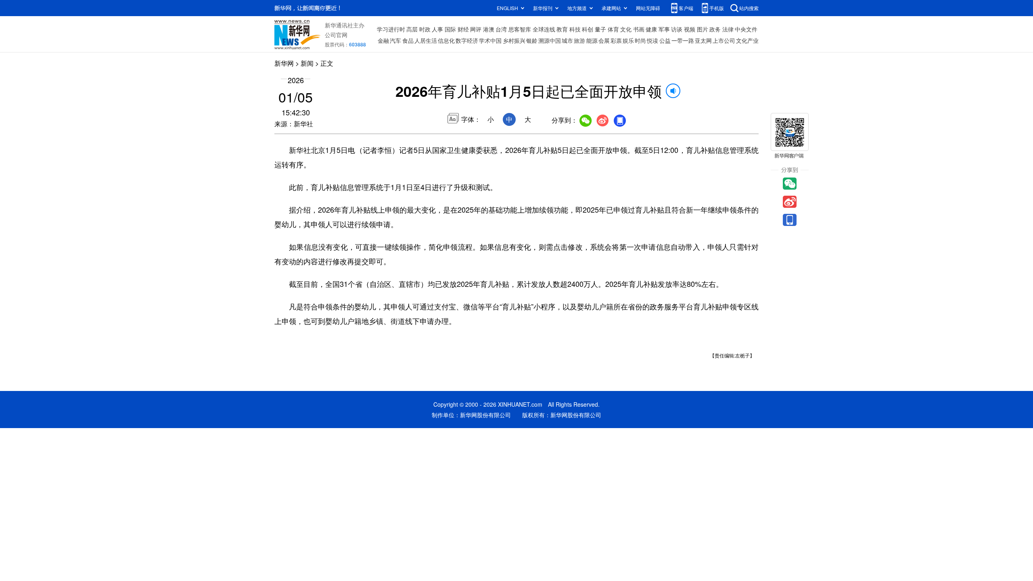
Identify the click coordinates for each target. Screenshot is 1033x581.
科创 (587, 29)
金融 (383, 40)
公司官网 (336, 35)
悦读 (652, 40)
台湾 (501, 29)
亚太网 (703, 40)
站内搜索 (749, 7)
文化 (626, 29)
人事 (437, 29)
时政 (425, 29)
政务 (715, 29)
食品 (408, 40)
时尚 (640, 40)
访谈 (676, 29)
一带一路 (682, 40)
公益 (665, 40)
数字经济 (467, 40)
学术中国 (490, 40)
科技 (575, 29)
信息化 (446, 40)
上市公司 (724, 40)
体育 (613, 29)
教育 (562, 29)
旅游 (579, 40)
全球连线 (544, 29)
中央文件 (746, 29)
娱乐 (628, 40)
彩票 (616, 40)
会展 (604, 40)
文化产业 (747, 40)
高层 (412, 29)
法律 (728, 29)
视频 (689, 29)
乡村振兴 (514, 40)
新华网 (284, 63)
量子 (600, 29)
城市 (567, 40)
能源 (592, 40)
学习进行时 (391, 29)
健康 (651, 29)
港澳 (488, 29)
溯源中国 (549, 40)
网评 (475, 29)
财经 (463, 29)
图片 (702, 29)
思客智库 (519, 29)
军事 (664, 29)
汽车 (395, 40)
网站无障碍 (648, 7)
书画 (638, 29)
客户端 (686, 7)
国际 (450, 29)
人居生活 (425, 40)
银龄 (531, 40)
